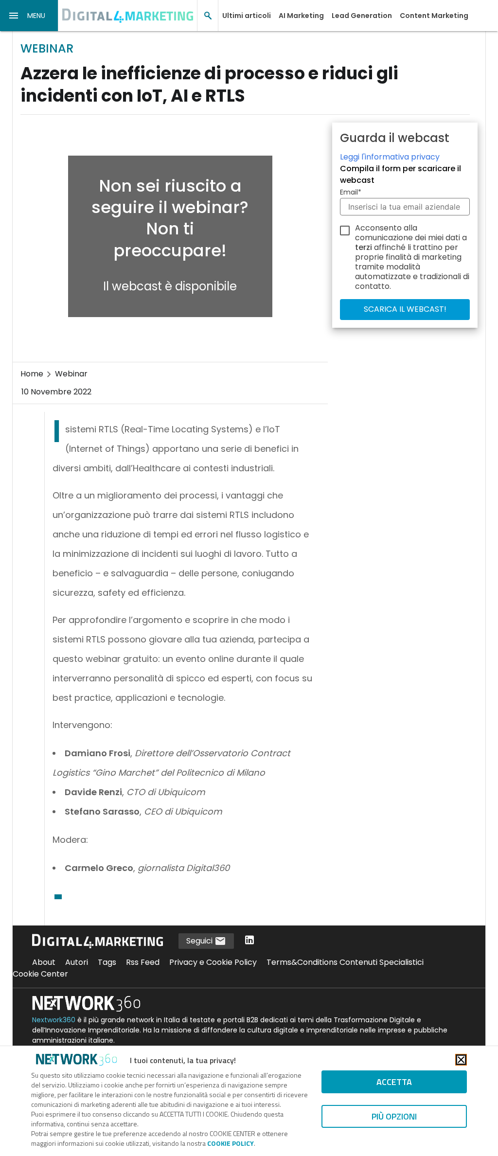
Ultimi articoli (246, 15)
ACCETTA (394, 1081)
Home (31, 373)
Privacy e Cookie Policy (213, 962)
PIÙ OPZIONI (394, 1116)
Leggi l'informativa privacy (390, 156)
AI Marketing (301, 15)
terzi (363, 247)
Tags (107, 962)
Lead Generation (362, 15)
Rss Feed (143, 962)
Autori (76, 962)
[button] (29, 15)
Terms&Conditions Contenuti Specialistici (345, 962)
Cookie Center (40, 973)
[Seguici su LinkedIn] (249, 940)
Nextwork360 (53, 1020)
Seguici (200, 940)
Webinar (71, 373)
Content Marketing (434, 15)
